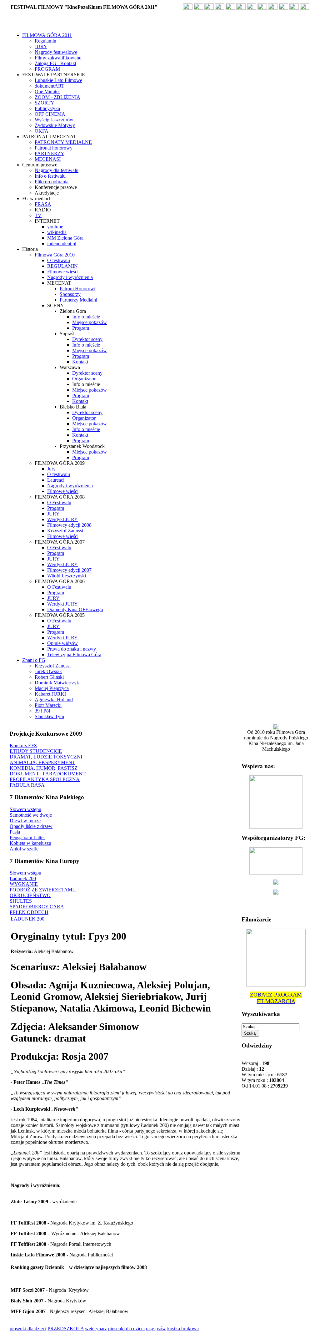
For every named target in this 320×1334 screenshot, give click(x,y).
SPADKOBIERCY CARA (37, 906)
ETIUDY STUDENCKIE (36, 751)
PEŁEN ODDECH (29, 912)
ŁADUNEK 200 (27, 918)
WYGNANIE (24, 884)
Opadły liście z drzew (31, 826)
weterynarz (96, 1328)
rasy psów (156, 1328)
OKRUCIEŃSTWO (30, 895)
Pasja (15, 831)
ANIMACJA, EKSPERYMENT (42, 762)
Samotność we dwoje (31, 815)
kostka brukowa (183, 1328)
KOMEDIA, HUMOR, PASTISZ (44, 768)
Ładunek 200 (23, 878)
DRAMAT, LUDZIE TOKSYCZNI (46, 756)
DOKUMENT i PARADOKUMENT (48, 773)
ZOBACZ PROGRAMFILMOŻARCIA (276, 998)
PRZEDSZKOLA (66, 1328)
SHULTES (21, 901)
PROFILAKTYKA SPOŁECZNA (45, 779)
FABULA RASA (27, 785)
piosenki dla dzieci (28, 1328)
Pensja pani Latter (27, 837)
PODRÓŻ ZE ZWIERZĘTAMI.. (43, 889)
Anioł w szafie (24, 848)
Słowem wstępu (25, 809)
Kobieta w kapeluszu (30, 843)
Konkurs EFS (23, 745)
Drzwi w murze (25, 820)
